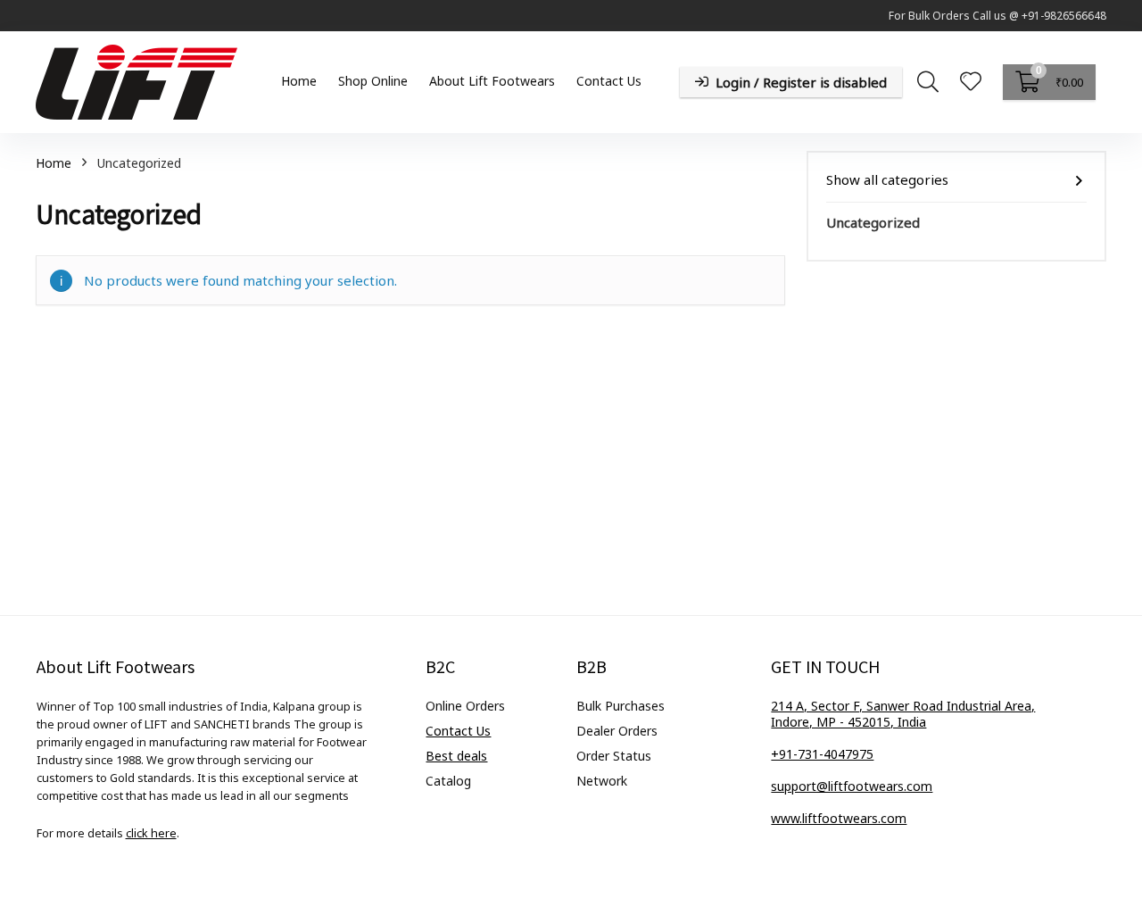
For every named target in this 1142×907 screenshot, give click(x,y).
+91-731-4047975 (822, 753)
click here (151, 833)
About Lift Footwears (492, 80)
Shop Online (373, 80)
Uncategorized (873, 222)
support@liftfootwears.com (851, 786)
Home (299, 80)
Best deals (456, 755)
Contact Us (608, 80)
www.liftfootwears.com (838, 818)
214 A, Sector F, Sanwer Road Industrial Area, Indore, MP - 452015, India (903, 713)
